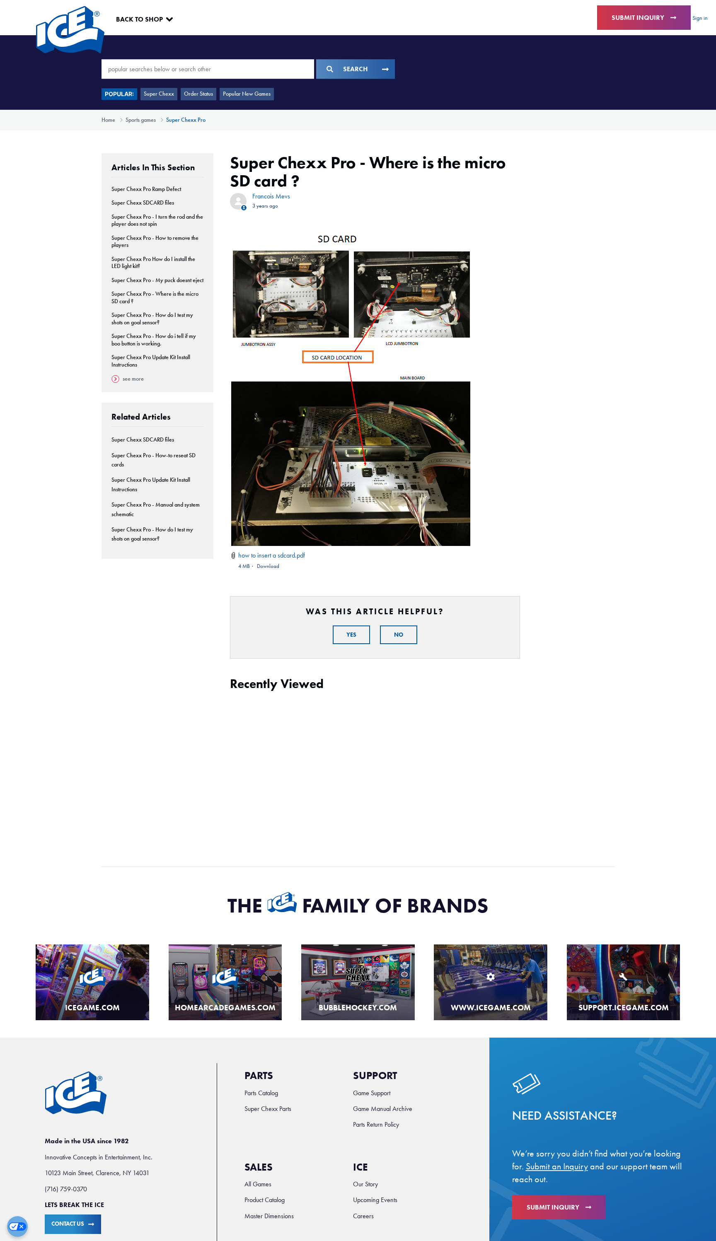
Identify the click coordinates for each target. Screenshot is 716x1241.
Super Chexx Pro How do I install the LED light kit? (153, 263)
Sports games (141, 119)
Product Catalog (264, 1200)
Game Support (371, 1093)
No (398, 634)
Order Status (198, 93)
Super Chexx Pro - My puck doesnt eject (157, 280)
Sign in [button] (700, 18)
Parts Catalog (261, 1093)
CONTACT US (67, 1223)
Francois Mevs (271, 196)
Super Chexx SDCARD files (142, 202)
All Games (257, 1184)
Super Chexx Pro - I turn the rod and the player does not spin (157, 220)
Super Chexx (159, 93)
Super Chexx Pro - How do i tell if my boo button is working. (153, 340)
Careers (363, 1216)
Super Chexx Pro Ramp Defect (146, 189)
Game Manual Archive (382, 1109)
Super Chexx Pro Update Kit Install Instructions (150, 361)
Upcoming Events (375, 1200)
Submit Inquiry (638, 18)
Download (268, 566)
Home (108, 119)
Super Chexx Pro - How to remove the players (154, 241)
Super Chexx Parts (267, 1109)
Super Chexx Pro (186, 119)
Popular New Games (247, 93)
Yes (351, 634)
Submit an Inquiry (557, 1166)
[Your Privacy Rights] (17, 1226)
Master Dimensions (269, 1216)
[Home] (70, 29)
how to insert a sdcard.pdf (271, 555)
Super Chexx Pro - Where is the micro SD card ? (154, 297)
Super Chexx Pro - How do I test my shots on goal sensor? (152, 318)
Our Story (365, 1184)
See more (133, 378)
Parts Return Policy (376, 1124)
